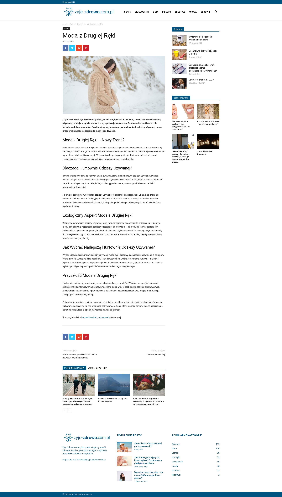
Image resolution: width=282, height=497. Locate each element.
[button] (215, 12)
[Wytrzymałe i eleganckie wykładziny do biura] (179, 40)
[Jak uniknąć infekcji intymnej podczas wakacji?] (124, 447)
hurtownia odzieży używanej (94, 317)
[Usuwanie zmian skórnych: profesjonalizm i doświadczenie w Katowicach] (179, 68)
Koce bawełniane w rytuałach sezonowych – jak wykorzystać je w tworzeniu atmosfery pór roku (148, 401)
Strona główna (68, 24)
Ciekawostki (142, 11)
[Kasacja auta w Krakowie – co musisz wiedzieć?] (208, 111)
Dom (155, 11)
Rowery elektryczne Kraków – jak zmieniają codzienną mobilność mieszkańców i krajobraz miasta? (77, 401)
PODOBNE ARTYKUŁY (74, 368)
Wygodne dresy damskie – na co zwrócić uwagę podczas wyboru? (148, 475)
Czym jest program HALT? (201, 80)
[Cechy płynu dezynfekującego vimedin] (179, 54)
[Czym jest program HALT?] (179, 83)
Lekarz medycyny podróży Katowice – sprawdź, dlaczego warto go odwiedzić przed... (181, 156)
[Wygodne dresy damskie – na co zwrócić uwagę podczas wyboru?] (124, 476)
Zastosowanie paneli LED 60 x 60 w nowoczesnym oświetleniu (80, 356)
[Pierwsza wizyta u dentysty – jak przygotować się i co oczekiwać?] (183, 111)
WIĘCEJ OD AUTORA (97, 368)
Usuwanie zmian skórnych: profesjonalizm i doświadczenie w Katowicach (203, 68)
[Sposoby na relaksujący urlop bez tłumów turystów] (114, 385)
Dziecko (166, 11)
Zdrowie (205, 11)
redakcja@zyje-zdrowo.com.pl (91, 459)
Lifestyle (180, 11)
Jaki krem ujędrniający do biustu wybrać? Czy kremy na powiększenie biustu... (148, 460)
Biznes (127, 11)
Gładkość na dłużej (156, 354)
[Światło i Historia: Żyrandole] (208, 141)
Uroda (193, 11)
